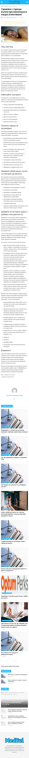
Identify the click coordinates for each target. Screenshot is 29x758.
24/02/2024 (4, 656)
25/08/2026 (10, 719)
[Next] (16, 661)
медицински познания (9, 374)
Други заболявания (13, 6)
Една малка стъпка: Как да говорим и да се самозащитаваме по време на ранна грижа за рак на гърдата (14, 625)
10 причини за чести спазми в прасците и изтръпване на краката (17, 716)
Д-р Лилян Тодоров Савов (11, 17)
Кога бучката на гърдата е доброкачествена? (9, 653)
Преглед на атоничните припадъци (17, 674)
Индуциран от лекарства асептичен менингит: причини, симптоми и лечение (14, 431)
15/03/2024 (4, 461)
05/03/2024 (4, 572)
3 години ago (11, 683)
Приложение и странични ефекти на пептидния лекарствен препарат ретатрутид (12, 702)
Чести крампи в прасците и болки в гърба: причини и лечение (17, 710)
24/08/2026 (10, 725)
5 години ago (11, 676)
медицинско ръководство (8, 376)
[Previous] (13, 661)
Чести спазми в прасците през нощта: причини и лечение (16, 722)
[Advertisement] (14, 22)
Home (2, 6)
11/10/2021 (21, 17)
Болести (6, 6)
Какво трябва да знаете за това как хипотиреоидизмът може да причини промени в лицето (13, 514)
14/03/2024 (4, 517)
